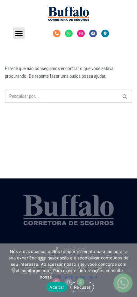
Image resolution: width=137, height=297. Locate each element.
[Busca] (125, 96)
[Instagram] (81, 33)
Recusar (82, 287)
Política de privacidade (75, 276)
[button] (19, 33)
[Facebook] (93, 33)
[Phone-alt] (57, 33)
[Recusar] (129, 270)
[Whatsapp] (69, 33)
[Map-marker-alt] (105, 33)
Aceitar (56, 287)
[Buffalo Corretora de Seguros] (68, 14)
